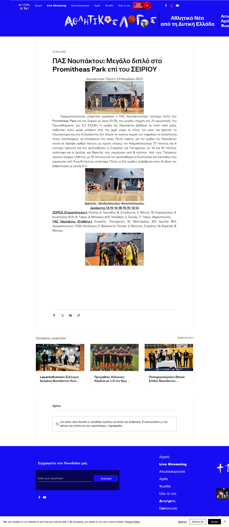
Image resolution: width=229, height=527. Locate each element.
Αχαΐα (163, 479)
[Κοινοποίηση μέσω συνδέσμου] (78, 315)
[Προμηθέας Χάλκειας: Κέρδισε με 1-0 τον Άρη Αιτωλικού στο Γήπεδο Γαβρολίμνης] (114, 357)
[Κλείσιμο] (225, 521)
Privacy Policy (132, 521)
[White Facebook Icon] (39, 497)
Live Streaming (173, 464)
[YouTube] (177, 5)
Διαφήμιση (167, 501)
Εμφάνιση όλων (185, 337)
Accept (214, 521)
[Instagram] (172, 5)
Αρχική (164, 457)
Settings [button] (182, 521)
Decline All (197, 521)
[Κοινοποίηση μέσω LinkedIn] (70, 315)
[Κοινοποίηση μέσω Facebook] (54, 315)
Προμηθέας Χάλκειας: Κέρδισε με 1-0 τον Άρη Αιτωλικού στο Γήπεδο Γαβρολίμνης (110, 379)
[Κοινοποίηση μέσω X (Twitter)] (62, 315)
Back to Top (5, 514)
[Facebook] (166, 5)
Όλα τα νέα (167, 493)
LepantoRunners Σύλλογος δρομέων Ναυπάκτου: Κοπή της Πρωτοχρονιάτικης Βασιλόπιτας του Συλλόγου (59, 379)
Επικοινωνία (168, 508)
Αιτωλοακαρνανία (172, 471)
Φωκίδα (165, 486)
